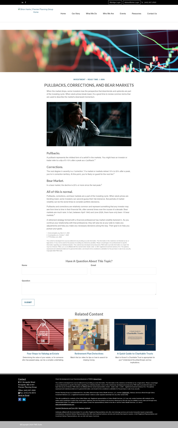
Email (93, 265)
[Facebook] (25, 2)
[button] (76, 13)
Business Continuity (84, 408)
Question (26, 280)
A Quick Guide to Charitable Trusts (135, 353)
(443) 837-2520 (150, 2)
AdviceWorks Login (131, 2)
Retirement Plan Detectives (89, 353)
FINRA (124, 392)
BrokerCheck (97, 379)
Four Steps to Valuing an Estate (43, 353)
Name (24, 265)
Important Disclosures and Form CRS (66, 408)
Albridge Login (115, 2)
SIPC (127, 392)
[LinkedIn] (22, 2)
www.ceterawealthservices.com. (64, 404)
